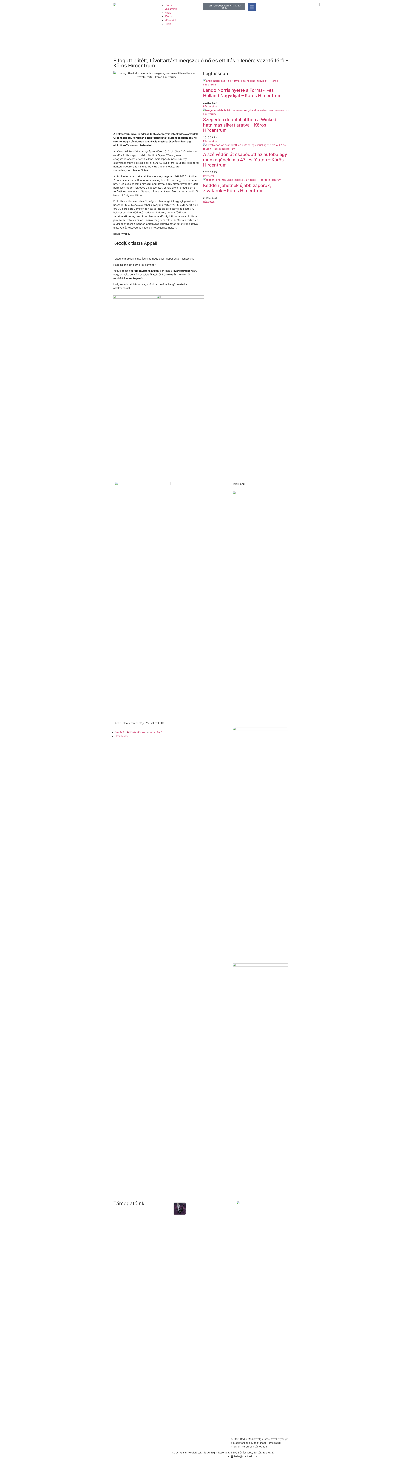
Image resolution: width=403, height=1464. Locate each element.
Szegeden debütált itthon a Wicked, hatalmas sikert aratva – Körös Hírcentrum (240, 125)
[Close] (2, 1462)
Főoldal (169, 5)
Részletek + (210, 106)
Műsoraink (171, 8)
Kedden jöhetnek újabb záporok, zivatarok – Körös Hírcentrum (237, 188)
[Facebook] (252, 7)
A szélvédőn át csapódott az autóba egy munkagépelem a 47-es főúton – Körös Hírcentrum (245, 160)
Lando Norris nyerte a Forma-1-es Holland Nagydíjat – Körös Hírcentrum (242, 93)
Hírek (168, 12)
